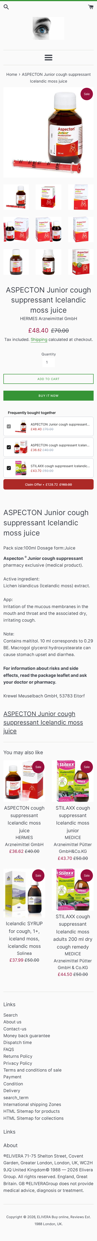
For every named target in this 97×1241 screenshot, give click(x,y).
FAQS (8, 1049)
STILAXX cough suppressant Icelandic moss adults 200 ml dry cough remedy (72, 932)
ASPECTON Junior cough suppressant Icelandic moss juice (60, 424)
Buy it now (49, 395)
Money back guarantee (26, 1035)
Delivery (11, 1090)
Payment (12, 1076)
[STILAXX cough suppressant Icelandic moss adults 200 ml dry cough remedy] (73, 890)
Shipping (39, 339)
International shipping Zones (32, 1104)
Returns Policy (17, 1056)
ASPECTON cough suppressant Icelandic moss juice (60, 445)
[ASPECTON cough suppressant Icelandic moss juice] (24, 781)
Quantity (49, 354)
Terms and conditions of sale (32, 1070)
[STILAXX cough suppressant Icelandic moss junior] (73, 781)
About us (12, 1022)
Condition (13, 1083)
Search (10, 1015)
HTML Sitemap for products (31, 1111)
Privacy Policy (17, 1063)
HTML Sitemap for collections (33, 1118)
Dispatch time (17, 1042)
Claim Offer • (48, 484)
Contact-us (14, 1029)
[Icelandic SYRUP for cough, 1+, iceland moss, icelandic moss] (24, 893)
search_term (16, 1097)
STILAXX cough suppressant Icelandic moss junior (60, 466)
